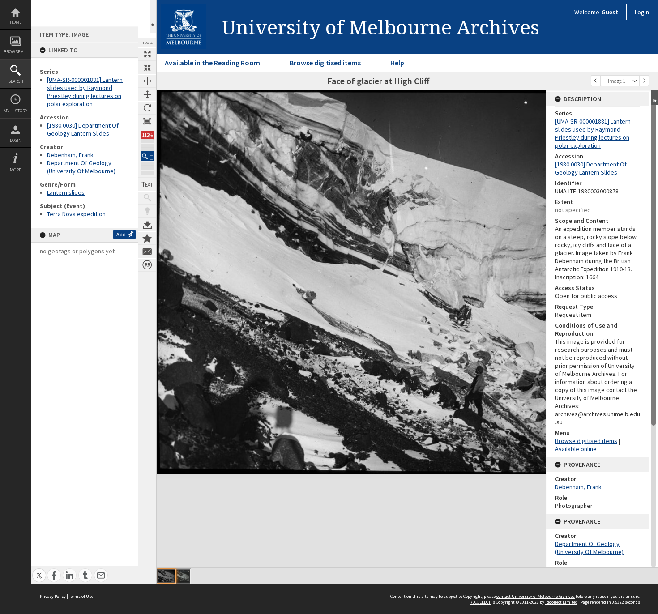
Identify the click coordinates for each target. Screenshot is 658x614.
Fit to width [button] (147, 81)
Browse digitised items (325, 62)
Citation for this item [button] (147, 265)
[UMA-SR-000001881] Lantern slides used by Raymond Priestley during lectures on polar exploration (85, 92)
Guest (610, 12)
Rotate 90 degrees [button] (147, 108)
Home (15, 22)
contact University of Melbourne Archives (535, 596)
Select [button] (634, 81)
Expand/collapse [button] (654, 97)
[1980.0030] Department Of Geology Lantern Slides (83, 129)
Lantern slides (66, 192)
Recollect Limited (561, 602)
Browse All (16, 52)
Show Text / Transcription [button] (147, 184)
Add (121, 234)
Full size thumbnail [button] (147, 54)
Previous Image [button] (595, 81)
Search (15, 81)
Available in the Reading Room (212, 62)
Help (397, 62)
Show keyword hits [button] (147, 198)
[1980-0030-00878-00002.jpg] (183, 576)
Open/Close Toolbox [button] (153, 16)
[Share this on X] (39, 570)
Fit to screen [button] (147, 67)
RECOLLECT (480, 602)
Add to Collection (147, 238)
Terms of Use (81, 596)
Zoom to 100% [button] (147, 121)
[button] (147, 156)
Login (15, 140)
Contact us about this (147, 251)
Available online (576, 449)
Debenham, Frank (70, 155)
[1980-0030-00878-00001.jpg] (166, 576)
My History (15, 111)
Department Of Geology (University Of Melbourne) (81, 167)
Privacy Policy (53, 596)
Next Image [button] (644, 81)
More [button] (15, 170)
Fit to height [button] (147, 94)
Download (147, 224)
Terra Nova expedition (76, 214)
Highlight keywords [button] (147, 211)
